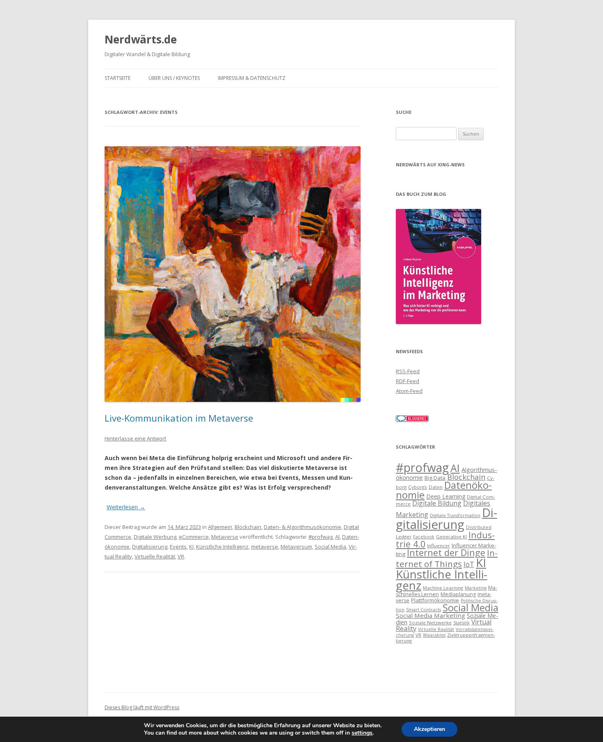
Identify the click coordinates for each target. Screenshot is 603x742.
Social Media (330, 546)
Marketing (476, 588)
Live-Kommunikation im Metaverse (179, 418)
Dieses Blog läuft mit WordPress (142, 707)
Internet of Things (447, 558)
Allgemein (220, 527)
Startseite (117, 78)
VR (181, 556)
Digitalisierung (149, 546)
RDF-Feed (407, 381)
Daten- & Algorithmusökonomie (302, 527)
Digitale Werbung (155, 536)
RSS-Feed (408, 371)
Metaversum (296, 546)
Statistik (461, 623)
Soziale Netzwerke (430, 622)
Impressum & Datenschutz (252, 78)
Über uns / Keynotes (174, 78)
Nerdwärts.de (141, 39)
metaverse (264, 546)
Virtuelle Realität (155, 556)
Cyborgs (417, 487)
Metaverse (224, 536)
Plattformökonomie (435, 600)
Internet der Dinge (446, 552)
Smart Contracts (423, 610)
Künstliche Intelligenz (222, 546)
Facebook (423, 537)
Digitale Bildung (436, 503)
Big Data (435, 477)
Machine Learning (443, 588)
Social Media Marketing (430, 615)
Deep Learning (445, 496)
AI (337, 536)
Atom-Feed (409, 391)
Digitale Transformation (455, 515)
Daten (436, 487)
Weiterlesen (126, 507)
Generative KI (451, 536)
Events (178, 546)
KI (191, 546)
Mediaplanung (458, 594)
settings (362, 733)
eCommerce (194, 536)
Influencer (438, 545)
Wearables (434, 635)
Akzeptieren (429, 729)
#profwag (320, 536)
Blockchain (248, 527)
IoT (469, 564)
